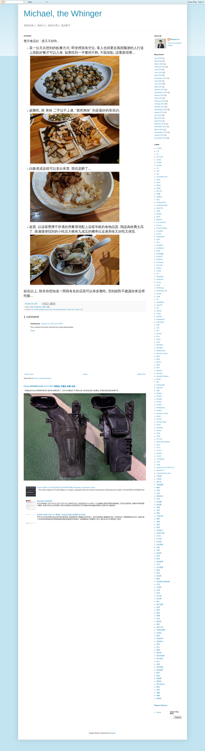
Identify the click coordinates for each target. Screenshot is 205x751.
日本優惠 (159, 567)
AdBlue (159, 197)
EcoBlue (159, 245)
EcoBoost (160, 248)
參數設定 (159, 496)
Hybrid (158, 311)
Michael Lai (174, 39)
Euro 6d (159, 265)
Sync (158, 445)
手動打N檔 (160, 533)
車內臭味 (159, 658)
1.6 (157, 151)
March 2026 (158, 64)
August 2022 (159, 112)
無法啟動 (159, 604)
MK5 (158, 359)
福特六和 (159, 627)
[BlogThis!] (46, 303)
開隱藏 (158, 678)
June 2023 (158, 98)
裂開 (158, 650)
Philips (159, 410)
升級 (158, 493)
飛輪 (158, 693)
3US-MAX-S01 (162, 177)
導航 (158, 519)
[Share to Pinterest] (54, 303)
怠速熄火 (159, 530)
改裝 (158, 550)
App (158, 200)
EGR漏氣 (159, 254)
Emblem (159, 259)
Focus (158, 282)
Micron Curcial (161, 353)
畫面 (158, 613)
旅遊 (158, 559)
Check (158, 225)
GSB (158, 297)
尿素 (158, 522)
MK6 (158, 365)
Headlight (160, 302)
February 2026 (160, 67)
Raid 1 (158, 416)
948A (158, 185)
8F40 (158, 183)
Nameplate (160, 385)
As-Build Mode (162, 205)
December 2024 (160, 78)
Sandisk (159, 428)
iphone (159, 334)
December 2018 (160, 138)
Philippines (160, 408)
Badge (158, 214)
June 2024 (158, 84)
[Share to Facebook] (51, 303)
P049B (159, 399)
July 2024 (158, 81)
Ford (158, 285)
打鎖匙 (158, 542)
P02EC (159, 393)
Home (85, 374)
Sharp (158, 430)
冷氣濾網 (159, 485)
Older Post (141, 374)
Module (159, 371)
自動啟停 (159, 641)
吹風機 (158, 502)
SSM (158, 436)
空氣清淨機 (160, 630)
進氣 (158, 664)
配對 (158, 673)
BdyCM (159, 220)
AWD (158, 211)
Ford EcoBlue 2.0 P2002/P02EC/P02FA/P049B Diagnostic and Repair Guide (66, 488)
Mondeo (159, 373)
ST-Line (159, 439)
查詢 (158, 573)
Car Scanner (161, 222)
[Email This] (43, 303)
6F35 (158, 180)
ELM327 (159, 257)
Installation (160, 319)
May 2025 (158, 75)
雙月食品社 (38, 307)
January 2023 (159, 104)
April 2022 (158, 121)
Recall (158, 419)
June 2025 (158, 73)
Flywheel (159, 279)
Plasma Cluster (162, 413)
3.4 (157, 168)
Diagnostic (160, 237)
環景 (158, 610)
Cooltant (159, 231)
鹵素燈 (158, 698)
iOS (157, 328)
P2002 (158, 402)
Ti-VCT (159, 450)
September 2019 (160, 132)
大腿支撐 (159, 516)
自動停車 (159, 638)
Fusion (159, 294)
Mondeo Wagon (162, 376)
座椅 (158, 525)
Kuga (158, 339)
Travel (158, 456)
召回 (158, 499)
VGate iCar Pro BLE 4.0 (165, 468)
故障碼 (158, 553)
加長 (158, 490)
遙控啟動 (159, 667)
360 (157, 171)
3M (157, 174)
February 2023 (160, 101)
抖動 (158, 547)
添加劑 (158, 599)
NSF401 (159, 388)
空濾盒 (158, 633)
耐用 (158, 636)
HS (157, 308)
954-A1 (159, 191)
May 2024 (158, 87)
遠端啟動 (159, 670)
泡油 (158, 593)
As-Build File (161, 203)
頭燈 (158, 690)
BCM (158, 217)
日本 (158, 564)
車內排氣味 (160, 656)
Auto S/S (159, 208)
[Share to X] (48, 303)
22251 (158, 160)
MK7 (158, 368)
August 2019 (159, 135)
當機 (158, 616)
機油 (158, 579)
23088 (158, 163)
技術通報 (159, 545)
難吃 (44, 307)
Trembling (160, 459)
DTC (158, 242)
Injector (159, 316)
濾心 (158, 601)
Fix (157, 274)
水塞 (158, 584)
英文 (158, 647)
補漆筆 (158, 653)
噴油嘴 (158, 505)
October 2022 (159, 107)
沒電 (158, 590)
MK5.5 (158, 362)
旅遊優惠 (159, 562)
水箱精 (158, 587)
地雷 (31, 307)
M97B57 (159, 348)
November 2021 (160, 127)
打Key (158, 536)
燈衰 (158, 607)
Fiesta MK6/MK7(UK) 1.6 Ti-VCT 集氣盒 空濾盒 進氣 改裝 (49, 386)
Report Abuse (160, 705)
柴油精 (158, 576)
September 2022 (160, 110)
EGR (158, 251)
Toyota (158, 453)
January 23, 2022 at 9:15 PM (51, 324)
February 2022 (160, 124)
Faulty (158, 268)
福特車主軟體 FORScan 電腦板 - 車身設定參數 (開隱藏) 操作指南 (61, 515)
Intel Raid (160, 322)
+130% (159, 148)
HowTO (159, 305)
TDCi (158, 448)
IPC (157, 331)
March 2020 (158, 130)
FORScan (160, 288)
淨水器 (158, 596)
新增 (158, 556)
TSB (158, 462)
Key (157, 336)
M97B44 (159, 345)
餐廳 (48, 307)
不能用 (158, 479)
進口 (158, 661)
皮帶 (158, 619)
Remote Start (161, 422)
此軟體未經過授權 (163, 582)
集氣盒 (158, 681)
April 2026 (158, 61)
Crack (158, 234)
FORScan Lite (161, 291)
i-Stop (158, 314)
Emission (159, 262)
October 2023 (159, 90)
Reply (32, 331)
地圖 (158, 507)
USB (158, 465)
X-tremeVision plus (163, 473)
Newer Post (28, 374)
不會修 (158, 476)
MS (157, 382)
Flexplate (159, 277)
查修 (158, 570)
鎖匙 (158, 676)
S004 (158, 425)
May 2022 (158, 118)
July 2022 (158, 115)
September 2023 (160, 93)
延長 (158, 527)
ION (157, 325)
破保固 (158, 621)
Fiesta (158, 271)
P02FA (158, 396)
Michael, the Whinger (63, 13)
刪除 (158, 488)
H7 (157, 299)
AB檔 (158, 194)
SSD (158, 433)
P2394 (158, 405)
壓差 (158, 513)
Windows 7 (160, 470)
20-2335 (159, 157)
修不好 (158, 482)
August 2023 (159, 95)
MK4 (158, 356)
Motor (158, 379)
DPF (158, 240)
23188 (158, 165)
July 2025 (158, 70)
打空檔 (158, 539)
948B (158, 188)
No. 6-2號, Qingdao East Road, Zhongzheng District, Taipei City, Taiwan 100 (57, 309)
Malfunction (160, 351)
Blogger (113, 733)
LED (158, 342)
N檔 (157, 391)
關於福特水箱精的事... (45, 501)
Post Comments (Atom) (42, 378)
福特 (158, 624)
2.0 (157, 154)
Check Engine (161, 228)
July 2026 (158, 58)
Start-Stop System (163, 442)
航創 (158, 644)
